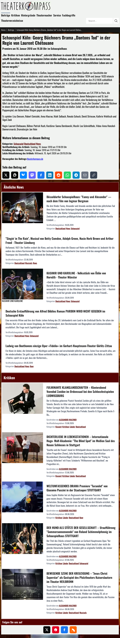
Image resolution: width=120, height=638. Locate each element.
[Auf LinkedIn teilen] (49, 175)
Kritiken (15, 15)
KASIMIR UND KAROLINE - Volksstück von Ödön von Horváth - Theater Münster (76, 275)
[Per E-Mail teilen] (84, 175)
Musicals (28, 263)
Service (57, 15)
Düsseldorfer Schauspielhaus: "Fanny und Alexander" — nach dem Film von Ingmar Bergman (79, 199)
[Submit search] (116, 21)
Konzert (58, 426)
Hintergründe (28, 15)
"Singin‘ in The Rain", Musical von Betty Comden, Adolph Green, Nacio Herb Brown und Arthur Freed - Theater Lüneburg (59, 240)
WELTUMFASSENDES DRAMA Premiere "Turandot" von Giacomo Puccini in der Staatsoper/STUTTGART (77, 488)
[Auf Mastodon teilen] (32, 175)
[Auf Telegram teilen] (76, 175)
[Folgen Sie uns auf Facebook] (64, 629)
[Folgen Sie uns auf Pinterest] (55, 629)
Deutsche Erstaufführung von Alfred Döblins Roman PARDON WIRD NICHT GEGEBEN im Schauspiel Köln (55, 313)
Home (3, 29)
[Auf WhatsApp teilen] (67, 175)
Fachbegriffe (68, 15)
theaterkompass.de (35, 159)
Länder (72, 426)
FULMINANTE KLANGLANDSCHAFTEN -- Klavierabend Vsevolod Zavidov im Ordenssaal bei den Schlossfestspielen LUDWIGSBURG (80, 391)
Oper (32, 366)
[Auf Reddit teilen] (58, 175)
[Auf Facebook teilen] (40, 175)
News (38, 143)
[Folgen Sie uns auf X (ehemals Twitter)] (46, 629)
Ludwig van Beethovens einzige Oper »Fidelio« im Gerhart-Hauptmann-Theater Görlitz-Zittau (59, 346)
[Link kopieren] (93, 175)
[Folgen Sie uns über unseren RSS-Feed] (73, 629)
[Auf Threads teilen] (14, 175)
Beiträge (5, 15)
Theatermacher (44, 15)
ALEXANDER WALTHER (68, 419)
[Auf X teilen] (5, 175)
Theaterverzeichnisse (12, 20)
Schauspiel (19, 143)
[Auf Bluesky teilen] (23, 175)
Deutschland (30, 143)
